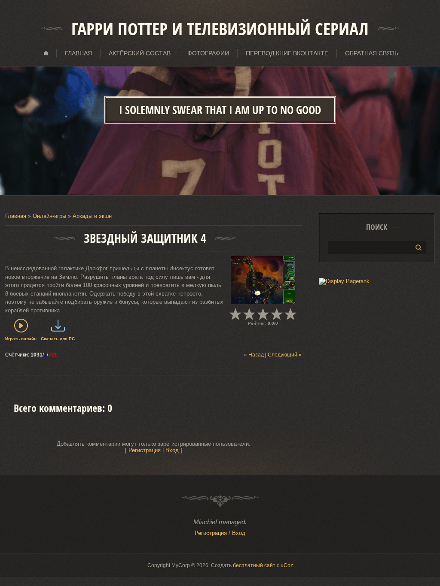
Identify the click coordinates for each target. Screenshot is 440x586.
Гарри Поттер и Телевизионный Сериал (220, 28)
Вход (172, 450)
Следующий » (285, 355)
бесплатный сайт (254, 565)
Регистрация (144, 450)
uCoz (287, 565)
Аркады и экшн (92, 216)
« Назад (254, 355)
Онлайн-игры (49, 216)
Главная (15, 216)
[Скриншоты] (263, 280)
